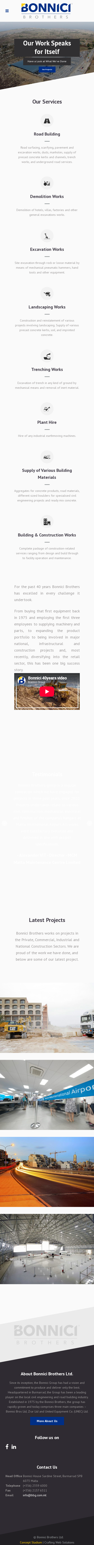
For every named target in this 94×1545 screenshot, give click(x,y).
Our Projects (47, 69)
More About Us (47, 1421)
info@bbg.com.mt (34, 1495)
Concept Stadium (31, 1542)
